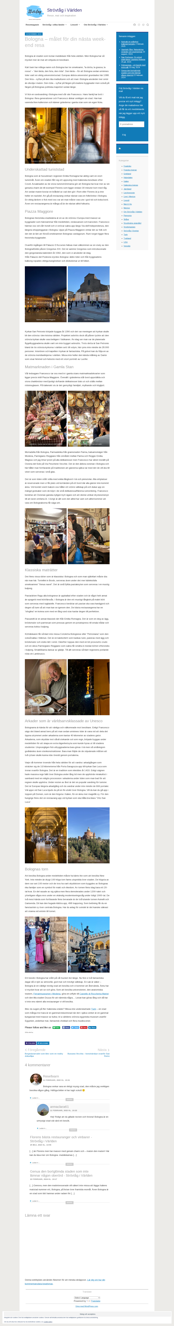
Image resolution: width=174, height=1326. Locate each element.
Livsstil (74, 25)
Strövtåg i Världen (64, 10)
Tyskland (127, 238)
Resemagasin (32, 25)
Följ (124, 135)
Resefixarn (51, 1076)
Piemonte (128, 216)
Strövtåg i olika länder (53, 25)
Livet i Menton (129, 197)
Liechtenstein (129, 193)
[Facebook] (134, 23)
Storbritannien (129, 227)
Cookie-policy (48, 1322)
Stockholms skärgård (132, 223)
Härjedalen (128, 178)
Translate (95, 1301)
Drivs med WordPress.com (87, 1306)
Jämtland (127, 189)
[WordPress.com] (143, 23)
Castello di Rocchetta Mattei (94, 994)
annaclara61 (59, 1107)
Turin (93, 1009)
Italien (31, 1043)
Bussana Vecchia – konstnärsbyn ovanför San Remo (89, 1052)
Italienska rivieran (131, 185)
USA (126, 242)
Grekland (127, 174)
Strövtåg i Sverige (131, 231)
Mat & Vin (128, 204)
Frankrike (127, 166)
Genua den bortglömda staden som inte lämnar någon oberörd (131, 73)
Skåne (126, 219)
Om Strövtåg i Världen (95, 25)
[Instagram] (139, 23)
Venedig (127, 246)
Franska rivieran (130, 170)
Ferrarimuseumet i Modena (46, 994)
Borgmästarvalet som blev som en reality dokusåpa (44, 1052)
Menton (127, 208)
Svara (69, 1099)
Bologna (44, 1043)
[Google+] (147, 23)
